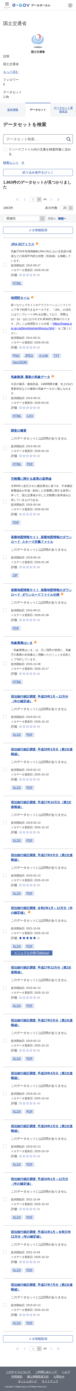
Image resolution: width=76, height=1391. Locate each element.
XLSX (17, 734)
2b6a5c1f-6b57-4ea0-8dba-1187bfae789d (5, 331)
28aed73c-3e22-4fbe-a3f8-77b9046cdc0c (5, 769)
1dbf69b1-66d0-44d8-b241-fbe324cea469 (5, 557)
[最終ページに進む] (58, 199)
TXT (56, 355)
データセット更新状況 (63, 109)
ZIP (15, 575)
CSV (30, 416)
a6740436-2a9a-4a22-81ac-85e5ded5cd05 (5, 822)
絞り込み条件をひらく (38, 172)
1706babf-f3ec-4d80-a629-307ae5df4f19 (5, 397)
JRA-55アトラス (22, 244)
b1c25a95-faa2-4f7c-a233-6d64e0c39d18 (5, 987)
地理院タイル (20, 298)
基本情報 (12, 109)
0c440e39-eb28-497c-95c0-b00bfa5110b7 (5, 716)
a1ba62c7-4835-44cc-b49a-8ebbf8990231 (5, 501)
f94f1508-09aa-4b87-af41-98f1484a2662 (5, 1040)
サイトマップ (50, 1381)
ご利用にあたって (46, 1371)
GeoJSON (20, 362)
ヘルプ (66, 1371)
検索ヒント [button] (11, 162)
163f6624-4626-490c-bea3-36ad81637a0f (5, 265)
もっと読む (11, 72)
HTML (17, 283)
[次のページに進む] (51, 199)
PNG (16, 355)
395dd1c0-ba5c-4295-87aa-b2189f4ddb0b (5, 875)
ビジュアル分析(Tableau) (31, 953)
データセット (38, 109)
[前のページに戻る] (24, 199)
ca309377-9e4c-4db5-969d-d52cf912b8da (5, 1093)
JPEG (29, 355)
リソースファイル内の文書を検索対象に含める (40, 152)
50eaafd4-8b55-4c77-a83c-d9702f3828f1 (5, 931)
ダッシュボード (27, 1381)
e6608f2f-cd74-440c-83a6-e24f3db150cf (5, 610)
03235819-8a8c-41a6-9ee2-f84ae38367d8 (5, 448)
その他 (43, 355)
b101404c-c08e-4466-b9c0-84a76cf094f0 (5, 1199)
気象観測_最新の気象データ (30, 377)
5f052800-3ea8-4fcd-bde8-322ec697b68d (5, 1146)
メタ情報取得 (38, 230)
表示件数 (51, 208)
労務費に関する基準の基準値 (31, 478)
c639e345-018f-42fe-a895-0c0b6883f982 (5, 1305)
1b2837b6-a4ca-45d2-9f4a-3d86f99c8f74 (5, 663)
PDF (30, 464)
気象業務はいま (22, 642)
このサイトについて (18, 1371)
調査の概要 (19, 430)
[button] (70, 5)
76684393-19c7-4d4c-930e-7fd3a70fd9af (5, 1252)
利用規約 (16, 1376)
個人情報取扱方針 (38, 1376)
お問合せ (59, 1376)
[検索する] (69, 139)
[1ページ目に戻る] (17, 199)
